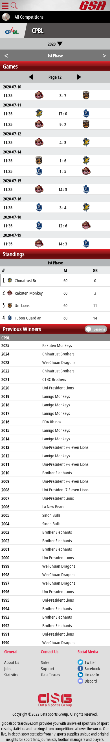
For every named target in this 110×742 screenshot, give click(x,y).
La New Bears (53, 506)
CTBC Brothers (54, 379)
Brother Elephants (57, 472)
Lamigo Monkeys (56, 396)
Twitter (90, 662)
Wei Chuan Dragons (58, 362)
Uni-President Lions (58, 388)
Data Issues (50, 674)
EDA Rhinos (51, 421)
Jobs (7, 668)
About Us (11, 662)
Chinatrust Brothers (58, 354)
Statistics (11, 674)
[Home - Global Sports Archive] (94, 5)
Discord (91, 681)
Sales (45, 662)
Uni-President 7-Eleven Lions (65, 447)
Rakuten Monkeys (57, 345)
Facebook (92, 668)
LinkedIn (92, 674)
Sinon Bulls (51, 515)
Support (47, 668)
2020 (52, 44)
